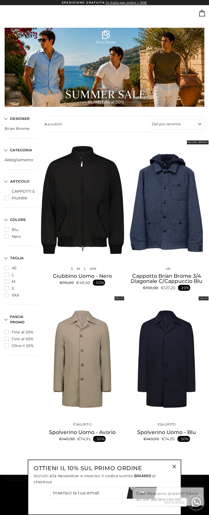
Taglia (17, 258)
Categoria (21, 150)
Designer (20, 118)
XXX (15, 295)
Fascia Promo (17, 319)
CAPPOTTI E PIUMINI (23, 194)
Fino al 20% (22, 332)
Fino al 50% (22, 339)
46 (14, 268)
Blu (15, 229)
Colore (18, 219)
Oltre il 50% (23, 346)
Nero (16, 236)
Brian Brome (17, 128)
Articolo (19, 181)
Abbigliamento (19, 160)
